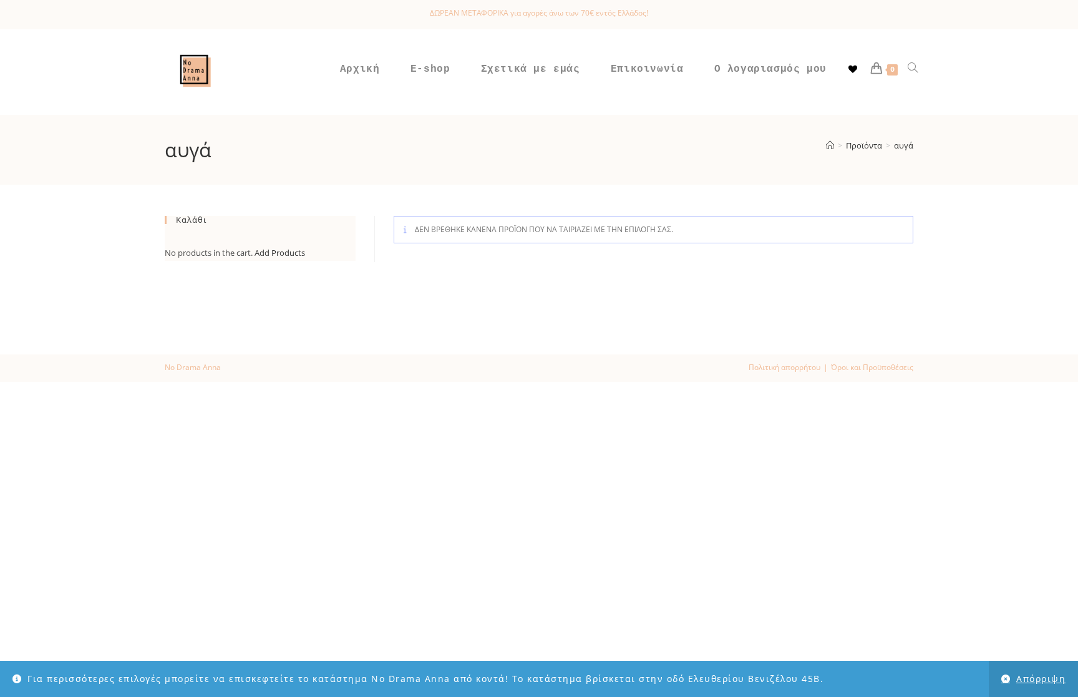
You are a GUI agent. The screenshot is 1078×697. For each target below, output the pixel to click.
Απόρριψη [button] (1041, 679)
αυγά (903, 145)
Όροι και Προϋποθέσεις (872, 367)
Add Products (280, 252)
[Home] (830, 145)
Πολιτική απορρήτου (784, 367)
